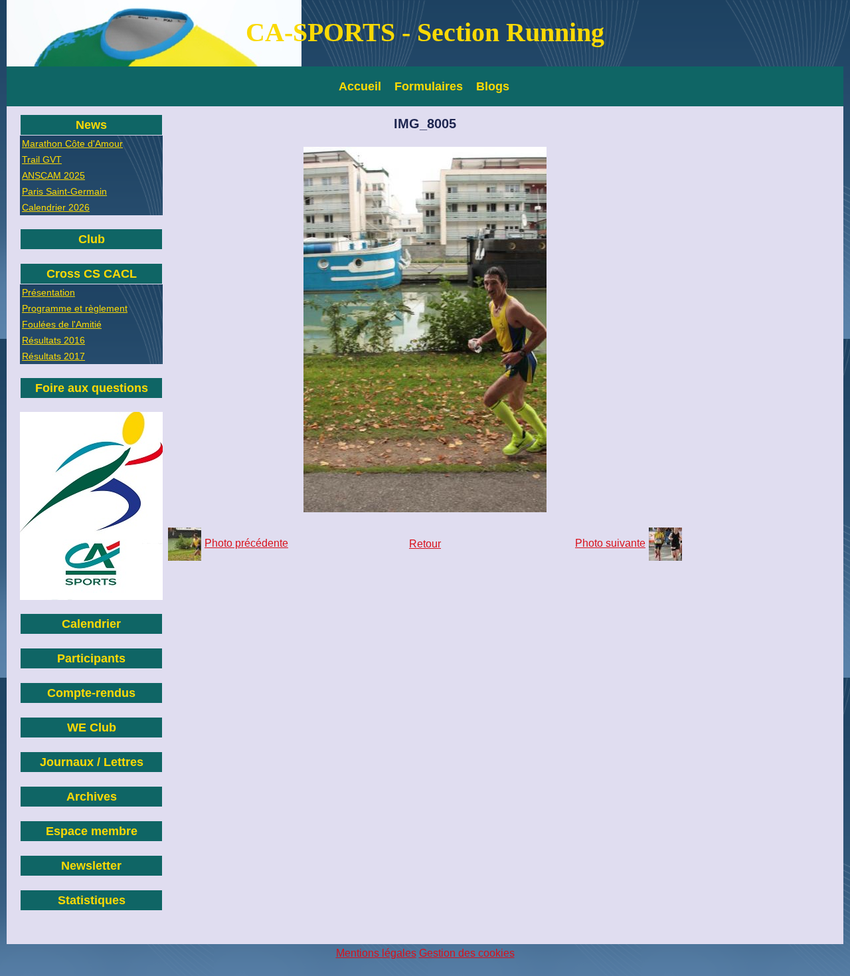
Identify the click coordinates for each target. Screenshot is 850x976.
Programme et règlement (75, 308)
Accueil (360, 86)
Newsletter (91, 865)
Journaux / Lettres (91, 762)
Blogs (492, 86)
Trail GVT (42, 159)
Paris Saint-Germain (64, 191)
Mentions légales (376, 953)
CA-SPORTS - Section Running (425, 32)
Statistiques (92, 900)
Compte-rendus (91, 693)
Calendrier (91, 624)
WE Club (91, 727)
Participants (91, 658)
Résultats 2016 (53, 340)
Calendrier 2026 (56, 207)
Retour (425, 543)
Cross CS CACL (91, 273)
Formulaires (428, 86)
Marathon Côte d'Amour (72, 143)
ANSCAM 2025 (53, 175)
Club (91, 239)
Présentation (48, 292)
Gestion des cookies (467, 953)
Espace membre (91, 831)
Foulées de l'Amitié (62, 324)
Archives (91, 796)
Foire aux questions (91, 388)
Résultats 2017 (53, 356)
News (91, 125)
